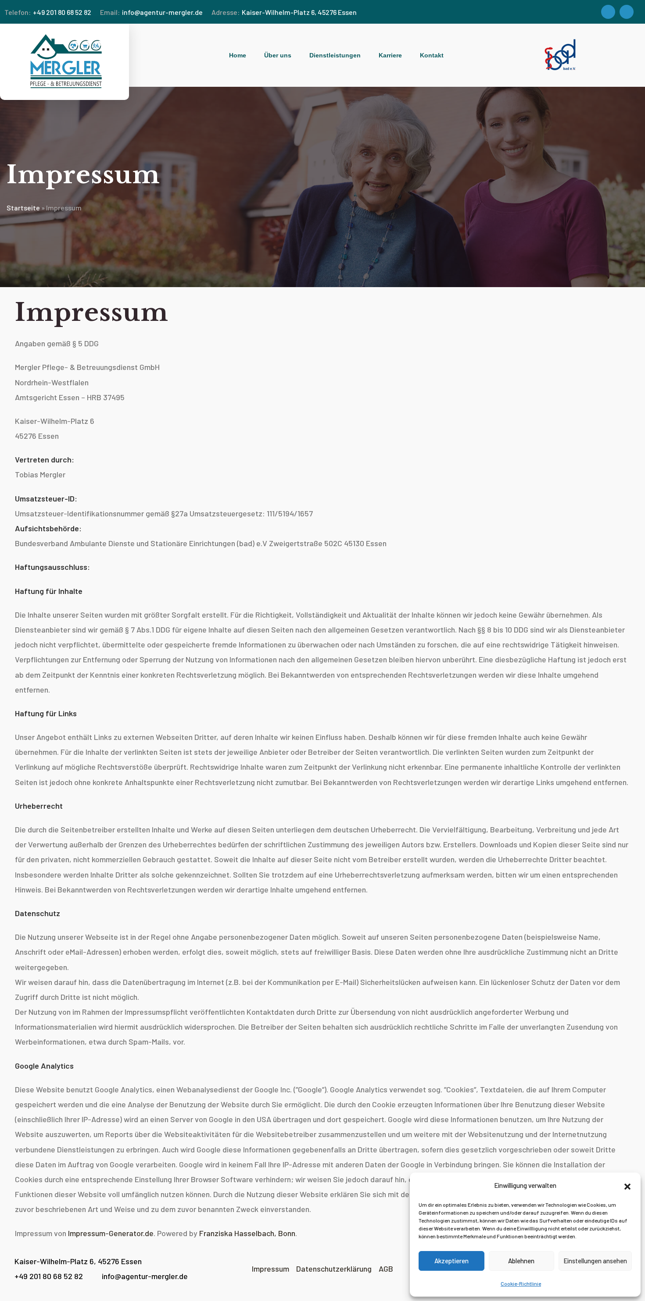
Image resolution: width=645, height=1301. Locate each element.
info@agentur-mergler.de (151, 12)
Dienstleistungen (335, 55)
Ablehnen (521, 1261)
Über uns (277, 55)
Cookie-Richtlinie (521, 1283)
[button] (627, 1185)
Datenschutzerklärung (334, 1268)
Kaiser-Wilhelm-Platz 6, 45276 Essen (284, 12)
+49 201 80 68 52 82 (47, 12)
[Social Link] (608, 12)
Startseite (23, 207)
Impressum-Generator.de (111, 1233)
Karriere (390, 55)
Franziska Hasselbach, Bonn (247, 1233)
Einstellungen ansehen (595, 1261)
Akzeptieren (451, 1261)
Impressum (273, 1268)
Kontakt (432, 55)
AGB (386, 1268)
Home (237, 55)
